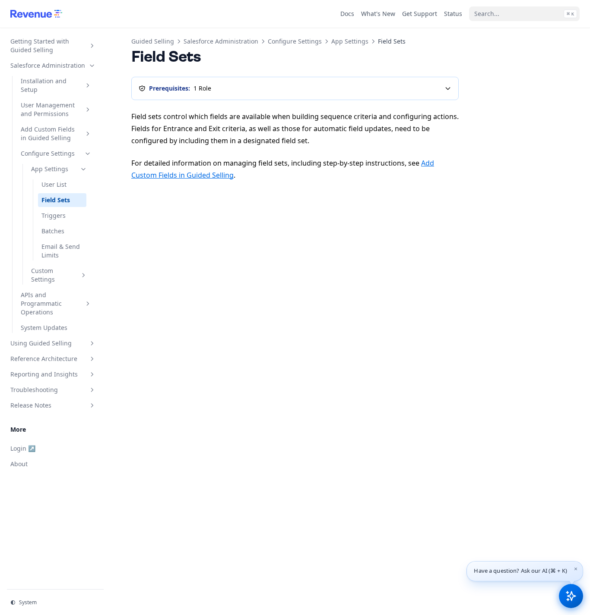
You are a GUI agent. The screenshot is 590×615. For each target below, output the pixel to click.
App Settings (349, 41)
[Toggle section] (92, 46)
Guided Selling (152, 41)
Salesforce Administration (221, 41)
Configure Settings (295, 41)
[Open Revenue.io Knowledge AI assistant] (571, 596)
